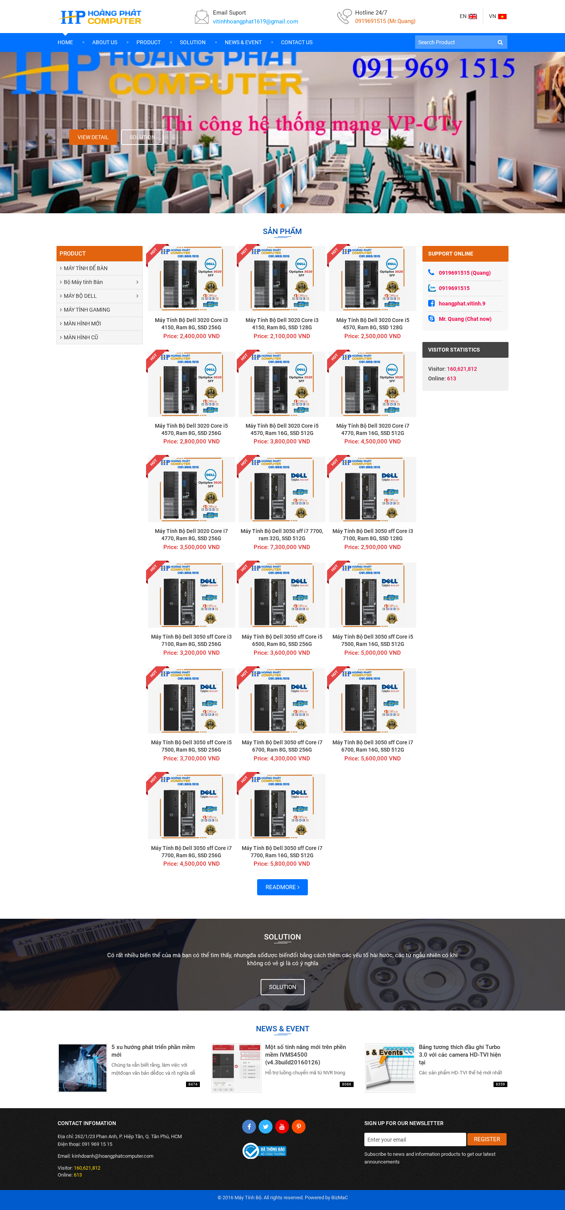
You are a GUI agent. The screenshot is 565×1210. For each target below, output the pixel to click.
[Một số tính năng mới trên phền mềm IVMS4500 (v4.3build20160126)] (282, 1068)
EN (463, 16)
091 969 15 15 (97, 1144)
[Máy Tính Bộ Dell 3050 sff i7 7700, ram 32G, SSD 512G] (282, 504)
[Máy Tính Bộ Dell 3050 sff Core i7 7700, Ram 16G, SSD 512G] (282, 821)
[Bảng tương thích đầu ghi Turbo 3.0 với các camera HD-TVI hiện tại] (436, 1068)
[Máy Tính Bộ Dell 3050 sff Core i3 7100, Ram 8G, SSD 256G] (191, 610)
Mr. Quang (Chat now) (465, 319)
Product (148, 42)
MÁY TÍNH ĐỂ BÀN (86, 268)
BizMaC (339, 1197)
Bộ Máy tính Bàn (83, 282)
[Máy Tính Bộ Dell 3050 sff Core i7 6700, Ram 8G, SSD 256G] (282, 715)
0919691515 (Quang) (465, 273)
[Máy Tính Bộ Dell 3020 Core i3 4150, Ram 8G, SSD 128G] (282, 293)
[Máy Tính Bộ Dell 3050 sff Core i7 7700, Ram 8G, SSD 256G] (191, 821)
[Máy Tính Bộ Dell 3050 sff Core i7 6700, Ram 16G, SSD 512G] (372, 715)
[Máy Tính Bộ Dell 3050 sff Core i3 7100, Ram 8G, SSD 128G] (372, 504)
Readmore (281, 887)
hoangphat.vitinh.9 (462, 303)
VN (492, 16)
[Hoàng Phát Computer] (100, 16)
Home (65, 42)
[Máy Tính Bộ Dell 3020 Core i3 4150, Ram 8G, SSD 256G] (191, 293)
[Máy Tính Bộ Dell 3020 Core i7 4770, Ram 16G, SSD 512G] (372, 399)
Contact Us (296, 42)
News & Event (243, 42)
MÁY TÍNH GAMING (87, 310)
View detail (93, 137)
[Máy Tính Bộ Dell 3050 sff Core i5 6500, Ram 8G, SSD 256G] (282, 610)
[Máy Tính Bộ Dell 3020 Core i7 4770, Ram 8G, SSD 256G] (191, 504)
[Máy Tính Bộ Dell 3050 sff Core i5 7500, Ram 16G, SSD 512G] (372, 610)
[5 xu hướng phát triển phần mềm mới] (129, 1068)
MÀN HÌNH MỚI (82, 323)
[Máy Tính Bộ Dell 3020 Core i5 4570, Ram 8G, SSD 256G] (191, 399)
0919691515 (454, 288)
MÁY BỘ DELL (80, 296)
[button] (500, 42)
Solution (193, 42)
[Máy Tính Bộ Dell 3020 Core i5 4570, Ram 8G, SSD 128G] (372, 293)
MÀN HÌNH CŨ (81, 337)
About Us (104, 42)
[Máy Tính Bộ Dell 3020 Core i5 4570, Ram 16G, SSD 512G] (282, 399)
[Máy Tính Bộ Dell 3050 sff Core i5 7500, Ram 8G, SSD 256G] (191, 715)
